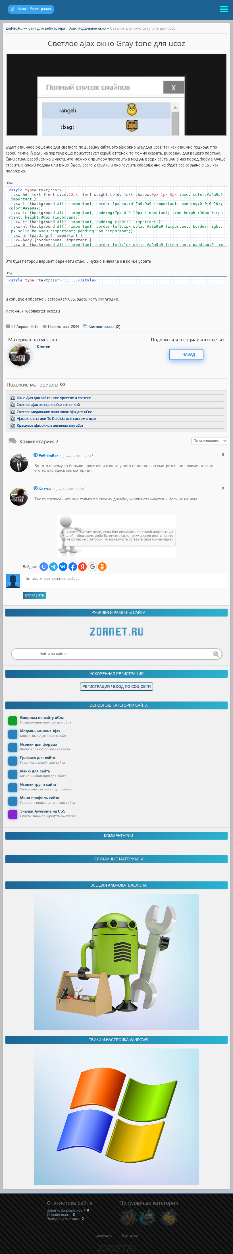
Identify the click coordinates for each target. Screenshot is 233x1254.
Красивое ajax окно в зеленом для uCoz (50, 425)
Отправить (34, 595)
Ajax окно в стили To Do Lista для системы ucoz (56, 418)
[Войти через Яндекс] (82, 566)
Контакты (130, 1235)
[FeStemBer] (20, 472)
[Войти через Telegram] (53, 566)
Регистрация (40, 9)
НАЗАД (188, 354)
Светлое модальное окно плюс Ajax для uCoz (54, 412)
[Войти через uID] (43, 566)
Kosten (44, 346)
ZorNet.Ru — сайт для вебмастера (35, 28)
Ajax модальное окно (87, 28)
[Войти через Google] (92, 566)
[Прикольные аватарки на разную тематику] (169, 1225)
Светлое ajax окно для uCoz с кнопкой (48, 404)
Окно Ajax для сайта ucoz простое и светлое (54, 398)
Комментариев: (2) (104, 326)
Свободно (103, 1235)
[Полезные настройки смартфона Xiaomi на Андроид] (116, 1029)
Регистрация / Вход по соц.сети (116, 686)
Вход (21, 9)
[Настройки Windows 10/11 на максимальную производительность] (116, 1183)
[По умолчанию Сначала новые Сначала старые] (209, 441)
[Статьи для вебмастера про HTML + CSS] (147, 1225)
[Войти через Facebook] (72, 566)
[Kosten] (19, 365)
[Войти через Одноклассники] (102, 566)
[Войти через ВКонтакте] (63, 566)
